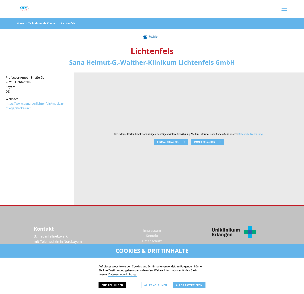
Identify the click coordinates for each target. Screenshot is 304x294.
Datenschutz (152, 241)
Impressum (152, 230)
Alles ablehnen (155, 285)
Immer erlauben (204, 142)
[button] (284, 9)
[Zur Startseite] (25, 9)
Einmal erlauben (168, 142)
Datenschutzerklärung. (250, 134)
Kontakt (152, 236)
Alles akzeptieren (189, 285)
